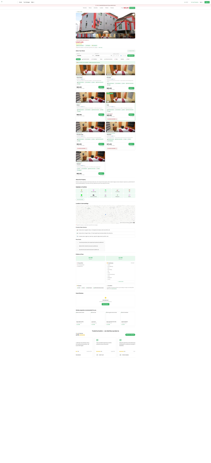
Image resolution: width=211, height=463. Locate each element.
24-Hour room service (108, 59)
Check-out (97, 53)
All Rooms (78, 59)
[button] (105, 214)
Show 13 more (121, 281)
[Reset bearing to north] (134, 218)
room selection (114, 288)
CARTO (122, 222)
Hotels (20, 2)
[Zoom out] (134, 216)
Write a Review (105, 304)
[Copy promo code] (116, 119)
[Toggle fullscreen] (134, 221)
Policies (106, 7)
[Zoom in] (134, 214)
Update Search (130, 55)
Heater (101, 59)
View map (100, 47)
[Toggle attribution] (134, 222)
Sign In (201, 2)
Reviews (112, 7)
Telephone (122, 59)
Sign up (207, 2)
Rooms (90, 7)
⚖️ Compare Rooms (131, 50)
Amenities (96, 7)
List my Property (194, 2)
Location (101, 7)
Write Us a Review (130, 334)
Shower (128, 59)
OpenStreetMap (126, 222)
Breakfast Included (86, 59)
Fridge (116, 59)
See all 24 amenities (80, 199)
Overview (85, 7)
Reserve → (101, 87)
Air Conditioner (94, 59)
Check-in (78, 53)
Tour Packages (27, 2)
